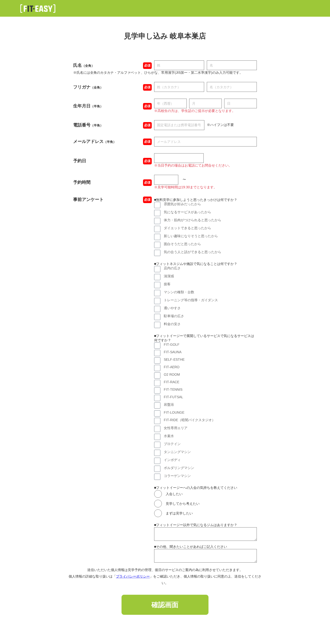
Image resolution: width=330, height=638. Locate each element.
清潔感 (169, 276)
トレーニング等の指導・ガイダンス (191, 300)
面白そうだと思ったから (182, 244)
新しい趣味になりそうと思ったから (191, 236)
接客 (167, 284)
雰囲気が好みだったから (182, 204)
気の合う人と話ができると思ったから (192, 252)
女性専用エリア (175, 428)
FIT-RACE (171, 382)
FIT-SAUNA (172, 352)
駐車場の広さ (174, 316)
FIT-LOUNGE (174, 412)
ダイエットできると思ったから (187, 228)
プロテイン (172, 444)
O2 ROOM (172, 374)
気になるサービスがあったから (187, 212)
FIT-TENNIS (173, 389)
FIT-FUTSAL (173, 397)
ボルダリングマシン (179, 468)
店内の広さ (172, 268)
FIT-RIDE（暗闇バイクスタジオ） (189, 420)
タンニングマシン (177, 452)
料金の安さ (172, 324)
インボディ (172, 460)
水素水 (169, 436)
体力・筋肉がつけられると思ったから (192, 220)
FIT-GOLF (171, 344)
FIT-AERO (171, 367)
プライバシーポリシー (133, 576)
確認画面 (165, 605)
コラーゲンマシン (177, 476)
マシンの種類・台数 (179, 292)
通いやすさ (172, 308)
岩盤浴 (169, 404)
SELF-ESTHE (174, 359)
